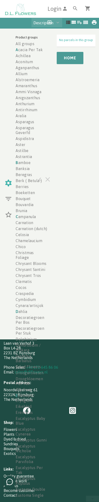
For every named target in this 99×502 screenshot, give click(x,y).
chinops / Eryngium (25, 398)
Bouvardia (25, 204)
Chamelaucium (29, 240)
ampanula (26, 216)
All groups (25, 43)
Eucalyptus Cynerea (25, 431)
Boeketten (25, 192)
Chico (21, 246)
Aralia (21, 115)
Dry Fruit (23, 389)
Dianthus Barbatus (23, 358)
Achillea (23, 55)
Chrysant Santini (30, 269)
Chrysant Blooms (31, 263)
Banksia (23, 168)
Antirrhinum (26, 109)
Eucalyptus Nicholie (25, 448)
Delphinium (26, 339)
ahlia (21, 311)
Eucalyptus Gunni (31, 440)
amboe (23, 162)
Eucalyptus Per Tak (29, 470)
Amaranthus (26, 85)
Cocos (21, 287)
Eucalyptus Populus (25, 481)
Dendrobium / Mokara (28, 347)
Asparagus (25, 121)
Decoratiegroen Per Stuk (30, 331)
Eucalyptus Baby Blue (30, 421)
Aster (20, 144)
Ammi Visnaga (28, 91)
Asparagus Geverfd (25, 130)
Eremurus (24, 412)
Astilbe (22, 150)
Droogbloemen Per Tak (29, 381)
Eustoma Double (30, 489)
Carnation (24, 222)
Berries (22, 186)
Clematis (24, 281)
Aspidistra (25, 138)
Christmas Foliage (25, 255)
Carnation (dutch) (31, 228)
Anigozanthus (28, 97)
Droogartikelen (29, 372)
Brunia (21, 210)
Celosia (22, 234)
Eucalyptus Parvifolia (25, 459)
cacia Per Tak (29, 49)
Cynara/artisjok (30, 305)
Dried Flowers (28, 366)
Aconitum (24, 61)
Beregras (24, 174)
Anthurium (25, 103)
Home (70, 57)
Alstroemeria (27, 79)
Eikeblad (23, 406)
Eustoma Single (29, 495)
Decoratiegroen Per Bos (30, 320)
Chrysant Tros (28, 275)
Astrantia (24, 156)
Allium (21, 73)
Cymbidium (26, 299)
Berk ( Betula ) (29, 180)
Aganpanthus (27, 67)
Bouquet (23, 198)
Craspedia (25, 293)
